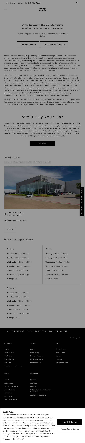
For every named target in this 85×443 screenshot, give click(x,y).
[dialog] (42, 425)
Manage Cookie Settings (70, 429)
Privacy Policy (42, 431)
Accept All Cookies (70, 422)
